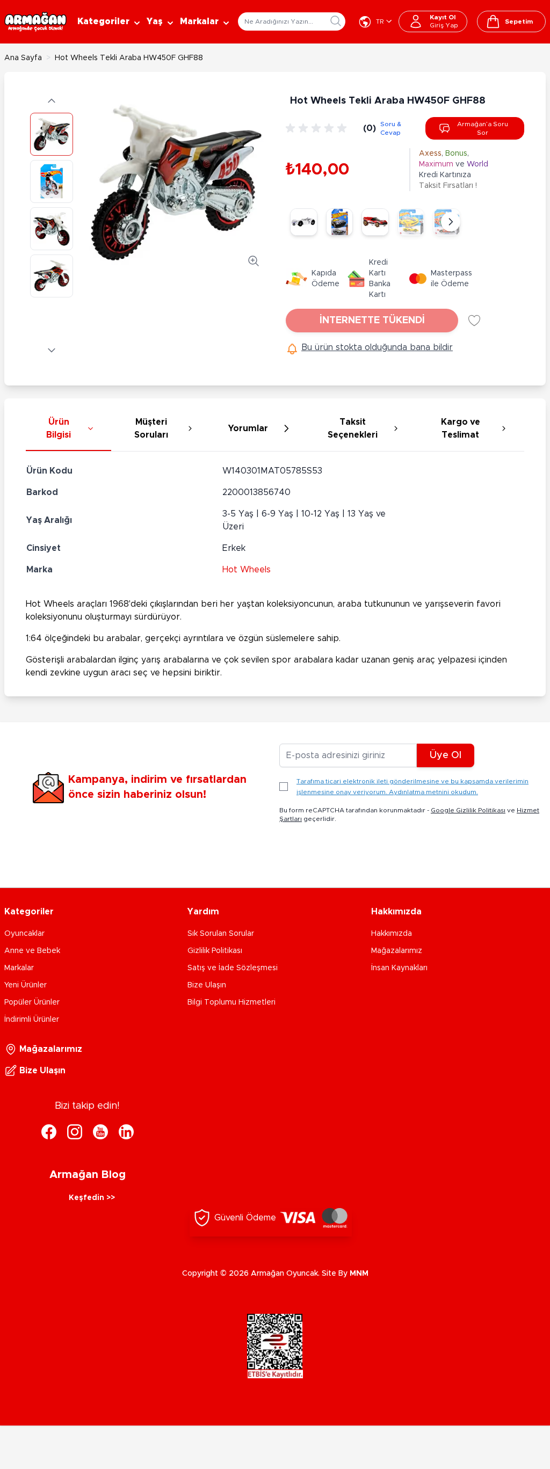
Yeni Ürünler (25, 985)
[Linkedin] (126, 1131)
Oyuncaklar (24, 933)
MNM (359, 1273)
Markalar (19, 968)
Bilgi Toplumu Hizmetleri (231, 1002)
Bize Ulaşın (206, 985)
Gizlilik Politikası (214, 951)
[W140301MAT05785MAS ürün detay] (303, 222)
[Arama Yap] (335, 20)
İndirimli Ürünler (31, 1019)
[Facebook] (48, 1131)
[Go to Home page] (35, 22)
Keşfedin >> (92, 1198)
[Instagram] (74, 1131)
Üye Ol (445, 755)
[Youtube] (100, 1131)
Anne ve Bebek (32, 951)
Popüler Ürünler (32, 1002)
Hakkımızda (391, 933)
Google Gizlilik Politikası (468, 810)
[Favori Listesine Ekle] (474, 320)
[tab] (68, 429)
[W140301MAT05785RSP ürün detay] (375, 222)
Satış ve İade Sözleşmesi (232, 968)
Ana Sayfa (23, 58)
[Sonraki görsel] (51, 350)
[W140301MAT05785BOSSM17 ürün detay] (339, 222)
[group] (318, 128)
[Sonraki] (450, 221)
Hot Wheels (246, 569)
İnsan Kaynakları (399, 968)
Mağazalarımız (396, 951)
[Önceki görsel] (51, 100)
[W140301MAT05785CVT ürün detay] (411, 222)
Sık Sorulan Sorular (220, 933)
